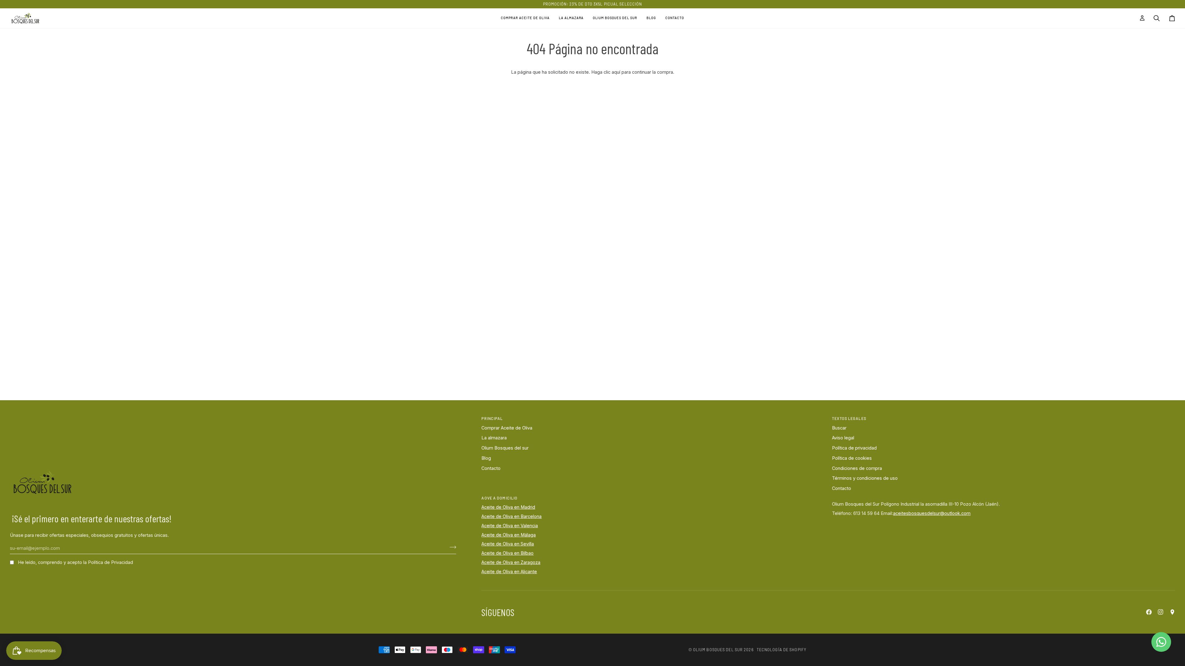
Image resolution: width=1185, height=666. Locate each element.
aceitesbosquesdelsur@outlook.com (932, 513)
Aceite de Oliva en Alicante (509, 571)
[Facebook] (1149, 612)
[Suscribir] (451, 547)
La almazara (494, 437)
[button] (525, 18)
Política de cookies (852, 458)
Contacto (491, 468)
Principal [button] (492, 418)
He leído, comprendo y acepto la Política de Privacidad (75, 562)
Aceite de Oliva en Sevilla (507, 543)
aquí (616, 72)
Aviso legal (843, 437)
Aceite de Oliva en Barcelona (511, 516)
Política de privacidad (854, 447)
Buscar (839, 427)
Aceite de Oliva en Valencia (509, 525)
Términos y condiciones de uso (865, 478)
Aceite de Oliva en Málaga (508, 534)
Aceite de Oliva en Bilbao (507, 553)
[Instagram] (1160, 612)
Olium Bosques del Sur (718, 650)
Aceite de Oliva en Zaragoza (510, 562)
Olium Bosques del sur (505, 447)
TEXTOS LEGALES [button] (849, 418)
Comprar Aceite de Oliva (506, 427)
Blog (486, 458)
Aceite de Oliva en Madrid (508, 507)
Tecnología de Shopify (781, 650)
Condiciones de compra (857, 468)
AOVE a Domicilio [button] (499, 498)
